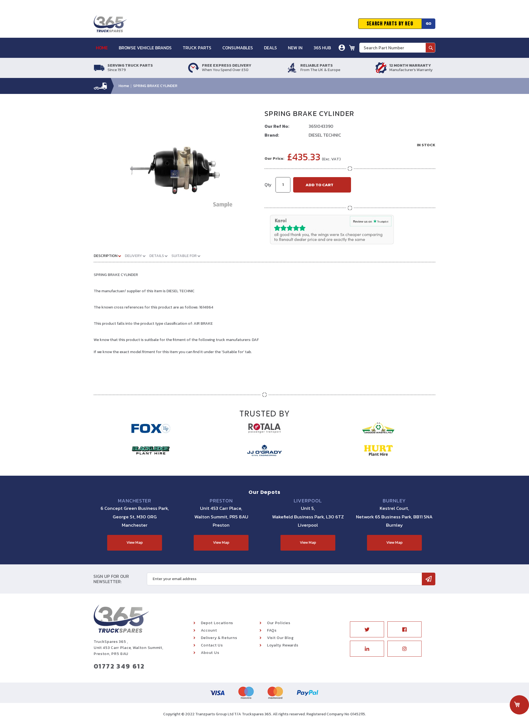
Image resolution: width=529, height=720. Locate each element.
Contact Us (212, 645)
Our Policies (278, 623)
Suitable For (184, 256)
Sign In (311, 67)
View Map (134, 542)
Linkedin (367, 649)
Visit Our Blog (280, 638)
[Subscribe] (428, 579)
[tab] (109, 255)
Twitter (367, 629)
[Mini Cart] (352, 48)
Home (123, 86)
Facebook (404, 629)
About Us (210, 653)
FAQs (272, 630)
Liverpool (308, 501)
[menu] (216, 47)
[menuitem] (104, 47)
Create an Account (321, 76)
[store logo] (110, 23)
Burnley (394, 501)
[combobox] (397, 48)
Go (428, 23)
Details (157, 256)
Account (209, 630)
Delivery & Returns (219, 638)
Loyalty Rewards (282, 645)
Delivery (134, 256)
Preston (221, 501)
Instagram (404, 649)
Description (106, 256)
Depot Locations (217, 623)
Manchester (134, 501)
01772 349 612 (119, 666)
